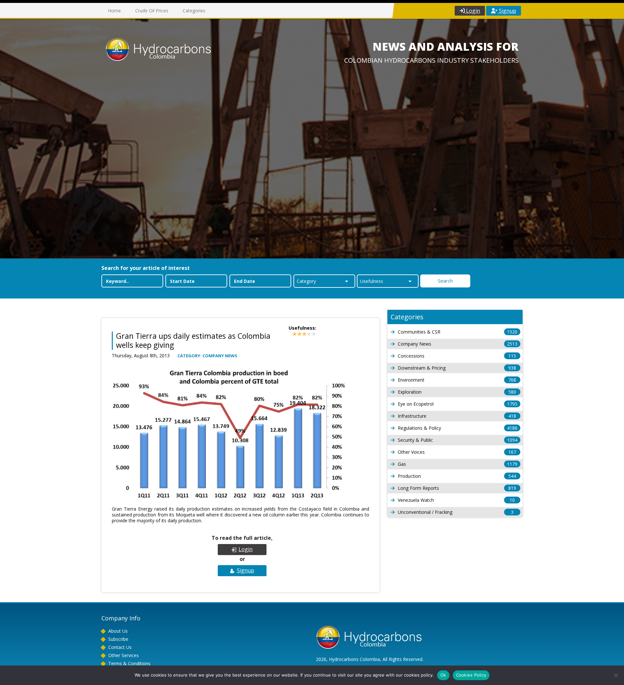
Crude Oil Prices (151, 10)
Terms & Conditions (129, 663)
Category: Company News (207, 356)
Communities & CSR (457, 332)
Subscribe (118, 639)
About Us (118, 631)
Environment (457, 380)
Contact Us (120, 647)
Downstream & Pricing (457, 368)
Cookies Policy (471, 675)
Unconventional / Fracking (456, 512)
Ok (443, 675)
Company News (457, 344)
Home (114, 10)
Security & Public (457, 440)
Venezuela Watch (456, 500)
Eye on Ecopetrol (457, 404)
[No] (616, 675)
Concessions (457, 356)
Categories (194, 10)
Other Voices (457, 452)
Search (445, 280)
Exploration (457, 392)
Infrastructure (457, 416)
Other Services (123, 655)
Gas (457, 464)
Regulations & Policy (457, 428)
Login (472, 10)
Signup (507, 10)
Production (457, 476)
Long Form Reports (457, 488)
